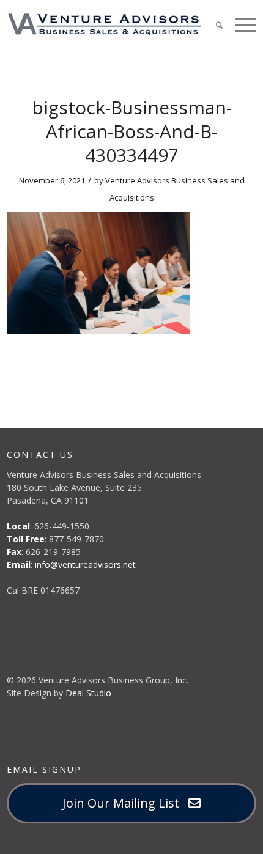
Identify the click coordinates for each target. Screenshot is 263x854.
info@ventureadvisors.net (85, 564)
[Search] (213, 24)
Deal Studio (88, 693)
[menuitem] (213, 24)
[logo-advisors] (107, 24)
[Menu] (239, 24)
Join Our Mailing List (125, 803)
